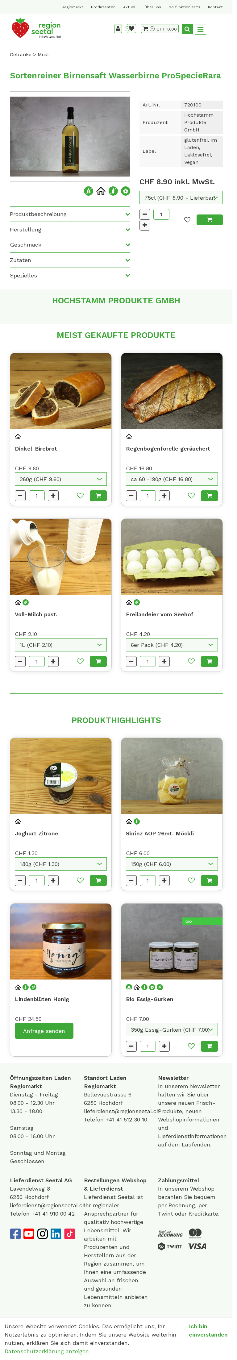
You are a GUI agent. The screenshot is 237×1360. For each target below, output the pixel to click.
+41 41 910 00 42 (53, 1213)
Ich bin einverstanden (208, 1330)
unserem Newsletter (193, 1086)
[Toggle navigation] (200, 29)
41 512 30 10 (131, 1119)
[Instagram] (42, 1234)
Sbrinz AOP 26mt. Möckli (160, 833)
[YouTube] (28, 1234)
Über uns (152, 7)
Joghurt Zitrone (36, 833)
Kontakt (215, 7)
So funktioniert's (184, 7)
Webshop (134, 1180)
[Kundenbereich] (118, 28)
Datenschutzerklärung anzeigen (47, 1351)
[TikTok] (69, 1234)
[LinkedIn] (56, 1234)
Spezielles (23, 275)
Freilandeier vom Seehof (159, 614)
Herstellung (25, 229)
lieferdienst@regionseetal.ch (122, 1111)
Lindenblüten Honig (42, 999)
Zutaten (20, 260)
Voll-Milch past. (36, 614)
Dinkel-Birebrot (36, 448)
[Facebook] (15, 1234)
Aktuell (130, 7)
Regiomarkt (72, 7)
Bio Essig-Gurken (149, 999)
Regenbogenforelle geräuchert (168, 448)
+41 (111, 1119)
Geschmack (25, 244)
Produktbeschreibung (38, 214)
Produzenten (103, 7)
